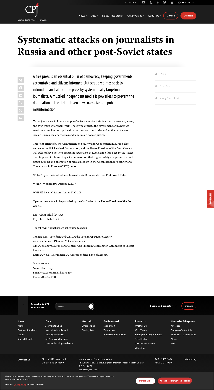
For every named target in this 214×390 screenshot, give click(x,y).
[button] (193, 2)
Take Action (109, 330)
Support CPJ (109, 325)
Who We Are (141, 330)
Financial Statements (145, 343)
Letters (21, 334)
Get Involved (111, 321)
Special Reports (25, 338)
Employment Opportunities (148, 334)
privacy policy (20, 384)
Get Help (188, 15)
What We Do (141, 325)
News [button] (82, 15)
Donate (171, 15)
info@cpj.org (190, 359)
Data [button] (93, 15)
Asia (173, 343)
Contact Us (140, 347)
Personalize (145, 380)
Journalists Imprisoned (56, 330)
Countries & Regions (183, 321)
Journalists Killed (53, 325)
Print (163, 74)
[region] (107, 381)
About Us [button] (153, 15)
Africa (174, 338)
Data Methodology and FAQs (59, 343)
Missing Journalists (54, 334)
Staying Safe (88, 330)
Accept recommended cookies (175, 380)
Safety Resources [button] (112, 15)
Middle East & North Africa (183, 334)
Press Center (141, 338)
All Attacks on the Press (56, 338)
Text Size (165, 86)
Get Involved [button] (134, 15)
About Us (140, 321)
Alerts (20, 325)
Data (48, 321)
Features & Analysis (27, 330)
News (21, 321)
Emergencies (88, 325)
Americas (175, 325)
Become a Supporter (161, 305)
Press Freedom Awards (115, 334)
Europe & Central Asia (181, 330)
